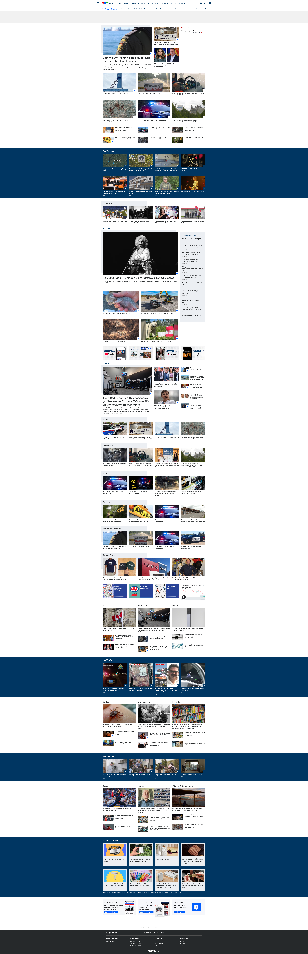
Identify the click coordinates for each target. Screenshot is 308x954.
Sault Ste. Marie (160, 8)
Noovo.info (182, 941)
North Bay (170, 8)
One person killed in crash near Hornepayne (152, 120)
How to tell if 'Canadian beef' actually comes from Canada (141, 689)
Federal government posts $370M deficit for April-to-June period (118, 629)
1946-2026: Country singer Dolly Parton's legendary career (139, 277)
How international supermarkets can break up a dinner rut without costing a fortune (195, 734)
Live (189, 3)
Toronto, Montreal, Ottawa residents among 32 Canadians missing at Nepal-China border (197, 406)
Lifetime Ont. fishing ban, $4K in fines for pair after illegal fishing (114, 547)
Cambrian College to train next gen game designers (140, 775)
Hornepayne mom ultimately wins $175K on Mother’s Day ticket (165, 222)
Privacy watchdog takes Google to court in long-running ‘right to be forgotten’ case (124, 646)
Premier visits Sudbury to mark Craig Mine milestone (167, 438)
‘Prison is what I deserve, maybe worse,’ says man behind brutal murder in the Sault (194, 129)
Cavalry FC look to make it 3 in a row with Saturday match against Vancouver (125, 826)
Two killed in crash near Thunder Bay (149, 93)
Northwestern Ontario (187, 8)
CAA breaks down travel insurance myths (166, 775)
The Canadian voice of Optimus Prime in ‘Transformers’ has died (185, 578)
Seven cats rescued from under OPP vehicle (117, 313)
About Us (142, 927)
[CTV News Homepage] (108, 3)
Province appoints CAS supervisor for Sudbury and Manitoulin (141, 169)
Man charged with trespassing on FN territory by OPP (140, 492)
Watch (134, 3)
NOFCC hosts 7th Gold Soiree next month (192, 169)
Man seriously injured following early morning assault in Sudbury (192, 438)
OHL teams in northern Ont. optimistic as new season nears (115, 222)
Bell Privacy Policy (135, 941)
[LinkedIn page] (116, 933)
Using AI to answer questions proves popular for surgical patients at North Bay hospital (125, 129)
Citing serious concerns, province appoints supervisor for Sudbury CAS (166, 43)
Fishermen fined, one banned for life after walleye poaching (196, 369)
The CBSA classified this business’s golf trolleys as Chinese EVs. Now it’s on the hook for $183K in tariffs (126, 401)
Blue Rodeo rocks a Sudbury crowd (192, 191)
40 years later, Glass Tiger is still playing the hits (139, 222)
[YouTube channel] (113, 933)
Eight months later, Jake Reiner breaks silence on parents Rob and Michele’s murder (160, 744)
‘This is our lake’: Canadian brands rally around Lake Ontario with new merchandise (118, 578)
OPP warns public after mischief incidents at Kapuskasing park (113, 520)
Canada (126, 3)
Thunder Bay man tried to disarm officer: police (191, 547)
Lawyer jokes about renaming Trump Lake (114, 169)
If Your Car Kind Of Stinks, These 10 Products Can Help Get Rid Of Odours (192, 885)
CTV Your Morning (153, 3)
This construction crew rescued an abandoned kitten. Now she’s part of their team (195, 743)
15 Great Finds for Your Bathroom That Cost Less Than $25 (167, 858)
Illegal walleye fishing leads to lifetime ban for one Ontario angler (167, 192)
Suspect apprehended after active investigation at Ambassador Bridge (197, 378)
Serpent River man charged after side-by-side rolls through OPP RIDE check (166, 493)
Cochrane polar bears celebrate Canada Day (156, 341)
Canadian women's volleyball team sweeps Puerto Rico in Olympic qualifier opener (125, 817)
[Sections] (97, 3)
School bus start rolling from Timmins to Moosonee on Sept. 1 (115, 192)
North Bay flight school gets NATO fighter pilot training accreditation (166, 169)
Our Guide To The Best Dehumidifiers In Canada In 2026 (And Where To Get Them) (166, 885)
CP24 (156, 941)
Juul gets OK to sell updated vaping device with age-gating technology (187, 629)
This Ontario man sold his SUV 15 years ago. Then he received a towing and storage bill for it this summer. (153, 810)
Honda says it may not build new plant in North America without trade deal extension (160, 828)
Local (119, 3)
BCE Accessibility (110, 941)
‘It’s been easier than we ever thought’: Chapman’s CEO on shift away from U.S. (166, 690)
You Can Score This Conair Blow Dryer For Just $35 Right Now (114, 884)
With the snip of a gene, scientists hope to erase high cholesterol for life (194, 645)
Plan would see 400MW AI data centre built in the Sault (191, 492)
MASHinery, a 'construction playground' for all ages (157, 313)
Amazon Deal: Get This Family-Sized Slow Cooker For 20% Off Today (114, 859)
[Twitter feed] (107, 933)
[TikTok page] (110, 933)
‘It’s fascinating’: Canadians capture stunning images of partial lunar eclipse (125, 733)
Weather (123, 8)
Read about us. (177, 892)
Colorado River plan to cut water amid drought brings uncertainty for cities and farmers (187, 809)
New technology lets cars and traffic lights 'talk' (192, 689)
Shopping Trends (167, 3)
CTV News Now (180, 3)
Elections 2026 (137, 8)
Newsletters (156, 927)
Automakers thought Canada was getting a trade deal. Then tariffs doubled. (159, 819)
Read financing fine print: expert (191, 774)
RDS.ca (181, 945)
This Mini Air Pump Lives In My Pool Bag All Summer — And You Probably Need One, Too (140, 859)
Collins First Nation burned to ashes (114, 341)
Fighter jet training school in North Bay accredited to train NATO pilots (140, 464)
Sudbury (152, 8)
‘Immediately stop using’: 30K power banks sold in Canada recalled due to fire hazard (153, 578)
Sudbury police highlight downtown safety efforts (114, 438)
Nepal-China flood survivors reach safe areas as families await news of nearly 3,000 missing (195, 826)
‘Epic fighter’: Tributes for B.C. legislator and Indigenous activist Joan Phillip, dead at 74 (164, 407)
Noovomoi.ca (183, 943)
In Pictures (141, 3)
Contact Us (149, 927)
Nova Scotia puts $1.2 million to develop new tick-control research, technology (118, 725)
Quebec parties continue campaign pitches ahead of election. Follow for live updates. (165, 384)
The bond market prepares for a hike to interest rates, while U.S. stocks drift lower (159, 648)
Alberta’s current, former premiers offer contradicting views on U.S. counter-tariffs (165, 65)
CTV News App (164, 927)
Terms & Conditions (135, 943)
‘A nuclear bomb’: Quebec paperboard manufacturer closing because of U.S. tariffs (192, 465)
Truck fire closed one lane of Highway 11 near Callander (114, 464)
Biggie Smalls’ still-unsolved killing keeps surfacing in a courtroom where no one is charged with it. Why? (154, 726)
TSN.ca (157, 945)
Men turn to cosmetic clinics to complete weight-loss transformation (193, 636)
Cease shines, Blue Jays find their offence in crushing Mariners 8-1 (117, 809)
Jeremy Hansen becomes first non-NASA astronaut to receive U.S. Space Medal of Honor (125, 742)
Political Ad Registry (135, 945)
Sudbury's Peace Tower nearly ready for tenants (140, 192)
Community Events (201, 8)
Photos (146, 8)
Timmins (177, 8)
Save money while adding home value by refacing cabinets (115, 775)
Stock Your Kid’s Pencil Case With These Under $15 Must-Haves (141, 884)
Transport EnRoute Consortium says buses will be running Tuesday (140, 520)
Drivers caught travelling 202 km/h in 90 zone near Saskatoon (114, 689)
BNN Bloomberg (159, 943)
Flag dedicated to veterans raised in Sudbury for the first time (193, 222)
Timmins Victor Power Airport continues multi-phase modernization (193, 520)
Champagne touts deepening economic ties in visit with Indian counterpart (124, 637)
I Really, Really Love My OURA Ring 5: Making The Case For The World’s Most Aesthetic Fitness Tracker (192, 860)
